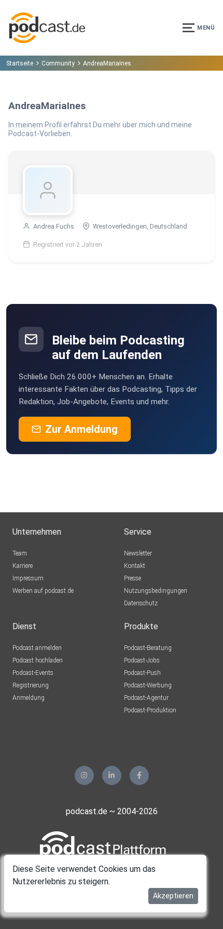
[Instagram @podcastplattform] (84, 775)
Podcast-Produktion (150, 710)
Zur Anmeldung (81, 429)
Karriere (22, 565)
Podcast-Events (32, 672)
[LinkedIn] (111, 775)
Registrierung (30, 685)
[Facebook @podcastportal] (139, 775)
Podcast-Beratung (148, 648)
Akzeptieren (173, 896)
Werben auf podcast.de (43, 590)
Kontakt (134, 565)
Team (19, 553)
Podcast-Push (142, 672)
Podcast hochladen (37, 660)
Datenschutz (141, 603)
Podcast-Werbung (148, 685)
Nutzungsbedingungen (155, 590)
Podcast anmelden (37, 648)
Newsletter (138, 553)
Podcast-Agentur (146, 697)
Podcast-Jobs (142, 660)
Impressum (28, 578)
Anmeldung (28, 697)
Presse (132, 578)
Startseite (19, 63)
